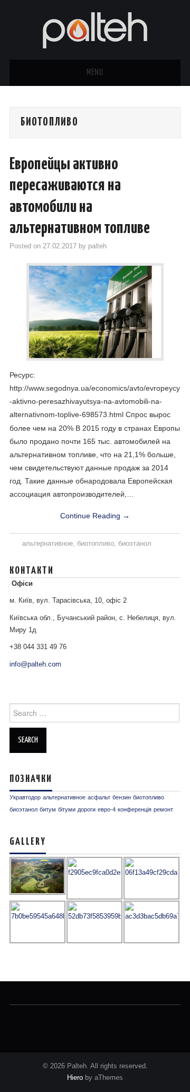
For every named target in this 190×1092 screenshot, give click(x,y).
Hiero (75, 1077)
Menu (95, 72)
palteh (97, 246)
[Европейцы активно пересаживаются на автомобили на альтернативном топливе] (95, 312)
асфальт (99, 797)
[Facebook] (34, 1019)
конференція (134, 809)
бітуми (66, 809)
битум (48, 809)
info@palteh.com (35, 664)
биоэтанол (134, 543)
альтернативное (47, 543)
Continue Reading (95, 515)
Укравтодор (25, 797)
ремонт (163, 809)
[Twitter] (16, 1019)
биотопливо (95, 543)
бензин (121, 797)
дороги (87, 809)
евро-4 (107, 809)
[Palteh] (95, 29)
